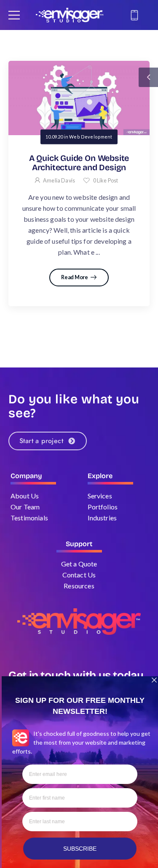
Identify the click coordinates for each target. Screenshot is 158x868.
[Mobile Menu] (14, 15)
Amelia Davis (59, 180)
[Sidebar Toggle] (148, 77)
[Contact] (135, 15)
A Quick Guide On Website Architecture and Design (79, 162)
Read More (74, 277)
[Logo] (69, 15)
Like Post (105, 180)
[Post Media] (79, 98)
